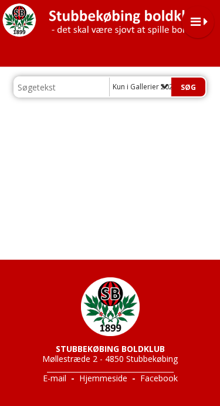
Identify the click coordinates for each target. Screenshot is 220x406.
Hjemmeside (103, 378)
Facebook (159, 378)
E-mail (54, 378)
